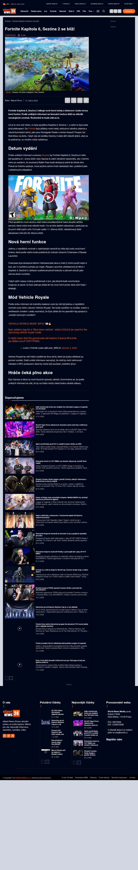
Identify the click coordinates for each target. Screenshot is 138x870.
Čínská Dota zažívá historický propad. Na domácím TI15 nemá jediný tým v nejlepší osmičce (62, 625)
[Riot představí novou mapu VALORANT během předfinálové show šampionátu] (45, 742)
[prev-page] (6, 678)
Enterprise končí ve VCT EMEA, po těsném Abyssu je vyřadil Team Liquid (61, 462)
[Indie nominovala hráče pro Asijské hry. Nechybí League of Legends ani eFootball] (19, 411)
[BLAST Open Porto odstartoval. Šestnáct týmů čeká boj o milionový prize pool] (19, 429)
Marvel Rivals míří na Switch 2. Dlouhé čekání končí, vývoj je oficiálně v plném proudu (58, 755)
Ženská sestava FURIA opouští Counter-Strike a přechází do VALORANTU (59, 589)
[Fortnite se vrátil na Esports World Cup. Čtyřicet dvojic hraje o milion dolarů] (19, 574)
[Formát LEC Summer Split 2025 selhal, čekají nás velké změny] (45, 732)
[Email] (80, 100)
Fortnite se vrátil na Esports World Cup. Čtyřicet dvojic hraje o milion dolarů (62, 571)
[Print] (86, 100)
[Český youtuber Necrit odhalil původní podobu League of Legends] (19, 647)
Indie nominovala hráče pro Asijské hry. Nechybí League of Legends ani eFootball (62, 408)
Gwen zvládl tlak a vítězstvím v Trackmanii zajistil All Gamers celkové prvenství (59, 516)
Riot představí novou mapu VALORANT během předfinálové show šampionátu (58, 745)
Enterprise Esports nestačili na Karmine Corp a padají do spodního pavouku (61, 534)
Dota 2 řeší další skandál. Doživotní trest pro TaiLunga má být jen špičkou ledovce (60, 661)
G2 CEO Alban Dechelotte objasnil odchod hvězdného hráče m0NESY (58, 714)
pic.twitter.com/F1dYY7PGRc (24, 341)
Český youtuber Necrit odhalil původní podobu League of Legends (61, 643)
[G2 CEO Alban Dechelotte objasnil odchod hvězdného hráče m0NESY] (45, 712)
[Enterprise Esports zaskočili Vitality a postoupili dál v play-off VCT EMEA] (19, 556)
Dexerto (45, 155)
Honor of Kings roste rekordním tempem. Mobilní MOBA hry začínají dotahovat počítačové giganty (61, 498)
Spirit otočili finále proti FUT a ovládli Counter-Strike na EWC (59, 444)
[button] (103, 11)
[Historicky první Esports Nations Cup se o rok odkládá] (19, 610)
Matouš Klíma (16, 100)
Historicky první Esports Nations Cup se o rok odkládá (56, 607)
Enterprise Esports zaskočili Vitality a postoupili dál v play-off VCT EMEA (61, 552)
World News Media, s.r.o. (22, 778)
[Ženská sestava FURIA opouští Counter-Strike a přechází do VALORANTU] (19, 592)
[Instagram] (115, 11)
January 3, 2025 (69, 347)
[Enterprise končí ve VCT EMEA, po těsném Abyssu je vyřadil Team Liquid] (19, 466)
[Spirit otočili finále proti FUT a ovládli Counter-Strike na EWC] (19, 447)
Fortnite (8, 21)
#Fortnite (72, 338)
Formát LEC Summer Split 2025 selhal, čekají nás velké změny (58, 733)
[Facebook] (111, 11)
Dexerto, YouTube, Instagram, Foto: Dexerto (28, 92)
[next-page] (11, 678)
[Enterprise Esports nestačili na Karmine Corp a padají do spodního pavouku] (19, 538)
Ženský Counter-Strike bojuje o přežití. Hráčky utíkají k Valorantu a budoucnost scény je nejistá (61, 480)
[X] (119, 11)
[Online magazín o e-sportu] (7, 11)
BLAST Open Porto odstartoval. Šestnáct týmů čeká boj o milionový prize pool (61, 426)
